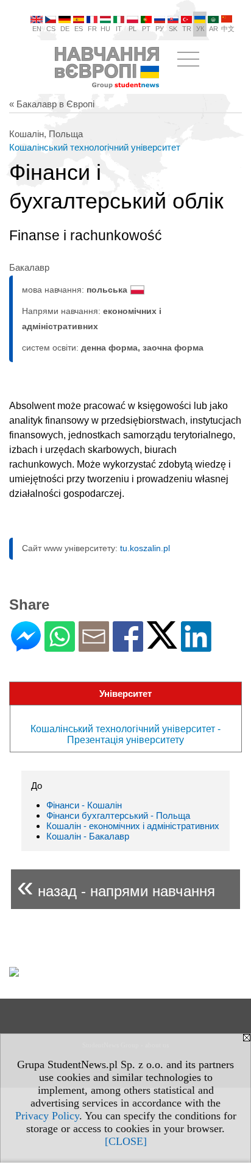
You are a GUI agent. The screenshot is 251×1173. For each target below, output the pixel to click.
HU (105, 28)
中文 (228, 28)
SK (173, 28)
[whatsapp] (59, 646)
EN (36, 28)
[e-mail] (94, 646)
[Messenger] (26, 646)
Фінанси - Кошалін (84, 805)
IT (119, 28)
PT (146, 28)
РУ (159, 28)
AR (213, 28)
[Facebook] (128, 646)
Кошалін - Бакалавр (87, 836)
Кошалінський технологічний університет (94, 147)
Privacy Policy (47, 1116)
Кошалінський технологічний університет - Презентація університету (125, 734)
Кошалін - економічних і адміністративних (132, 826)
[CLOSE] (126, 1141)
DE (64, 28)
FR (92, 28)
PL (132, 28)
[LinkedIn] (196, 646)
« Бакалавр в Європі (51, 104)
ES (78, 28)
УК (200, 28)
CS (50, 28)
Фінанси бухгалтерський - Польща (118, 815)
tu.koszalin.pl (145, 548)
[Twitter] (162, 643)
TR (186, 28)
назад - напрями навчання (116, 886)
